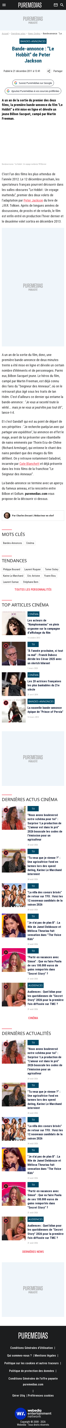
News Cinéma (34, 33)
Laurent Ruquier (32, 569)
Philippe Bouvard (11, 569)
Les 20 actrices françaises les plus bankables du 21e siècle (44, 685)
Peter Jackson (33, 200)
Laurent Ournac (11, 582)
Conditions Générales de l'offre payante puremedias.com (33, 1381)
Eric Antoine (33, 575)
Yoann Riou (50, 575)
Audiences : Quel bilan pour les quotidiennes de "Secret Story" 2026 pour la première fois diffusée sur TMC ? (45, 998)
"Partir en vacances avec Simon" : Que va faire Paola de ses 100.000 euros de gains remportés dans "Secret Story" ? (44, 965)
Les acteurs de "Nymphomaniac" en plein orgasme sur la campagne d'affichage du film (43, 626)
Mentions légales (45, 1355)
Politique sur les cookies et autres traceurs (31, 1363)
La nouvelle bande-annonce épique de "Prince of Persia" (45, 710)
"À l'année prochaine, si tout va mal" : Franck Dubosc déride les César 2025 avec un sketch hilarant (45, 657)
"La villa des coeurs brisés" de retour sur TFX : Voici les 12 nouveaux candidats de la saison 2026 (45, 898)
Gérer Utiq (18, 1395)
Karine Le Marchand (13, 575)
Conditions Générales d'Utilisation (31, 1348)
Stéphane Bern (30, 582)
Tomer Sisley (51, 569)
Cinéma (30, 543)
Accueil (5, 33)
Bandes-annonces (12, 543)
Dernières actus (18, 33)
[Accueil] (30, 4)
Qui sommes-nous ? (19, 1355)
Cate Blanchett (29, 464)
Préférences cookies (41, 1395)
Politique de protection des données (31, 1371)
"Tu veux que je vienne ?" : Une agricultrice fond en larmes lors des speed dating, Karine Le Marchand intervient (44, 866)
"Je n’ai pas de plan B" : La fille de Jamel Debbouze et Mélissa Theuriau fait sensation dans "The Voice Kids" (44, 931)
